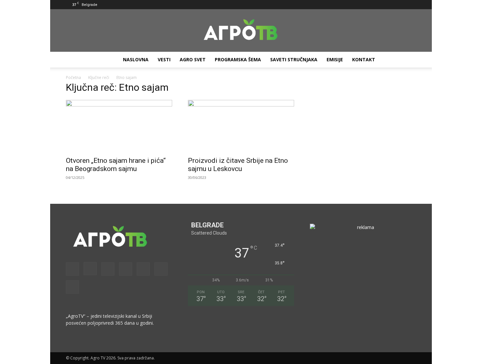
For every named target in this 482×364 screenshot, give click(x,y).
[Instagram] (357, 4)
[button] (336, 4)
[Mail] (368, 4)
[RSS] (379, 4)
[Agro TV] (241, 31)
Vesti (164, 59)
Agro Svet (193, 59)
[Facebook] (346, 4)
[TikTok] (389, 4)
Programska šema (238, 59)
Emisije (335, 59)
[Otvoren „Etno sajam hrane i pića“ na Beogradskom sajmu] (119, 126)
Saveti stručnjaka (293, 59)
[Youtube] (411, 4)
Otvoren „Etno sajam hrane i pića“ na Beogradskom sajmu (116, 165)
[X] (400, 4)
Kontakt (363, 59)
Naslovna (136, 59)
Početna (73, 77)
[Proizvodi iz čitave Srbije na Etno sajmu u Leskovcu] (241, 126)
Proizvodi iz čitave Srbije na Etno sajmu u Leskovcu (238, 165)
